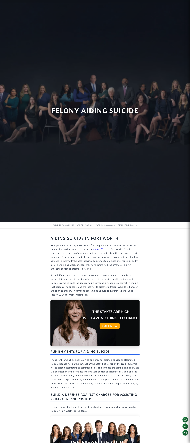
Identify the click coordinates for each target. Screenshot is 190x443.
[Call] (185, 426)
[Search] (163, 441)
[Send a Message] (185, 433)
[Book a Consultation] (185, 419)
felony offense (100, 249)
